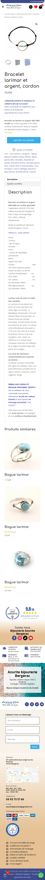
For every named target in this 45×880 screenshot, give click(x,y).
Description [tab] (12, 179)
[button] (36, 24)
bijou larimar (9, 172)
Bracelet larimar (22, 172)
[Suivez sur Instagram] (20, 638)
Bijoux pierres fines (24, 14)
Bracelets (19, 160)
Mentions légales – (24, 874)
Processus (9, 874)
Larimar (33, 172)
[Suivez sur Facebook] (14, 638)
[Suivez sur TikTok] (25, 638)
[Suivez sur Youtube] (30, 638)
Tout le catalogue (20, 169)
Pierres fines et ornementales (21, 166)
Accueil (7, 14)
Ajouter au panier (23, 140)
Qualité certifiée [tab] (14, 184)
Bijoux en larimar (11, 157)
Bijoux (13, 14)
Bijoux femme (25, 157)
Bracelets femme (18, 163)
